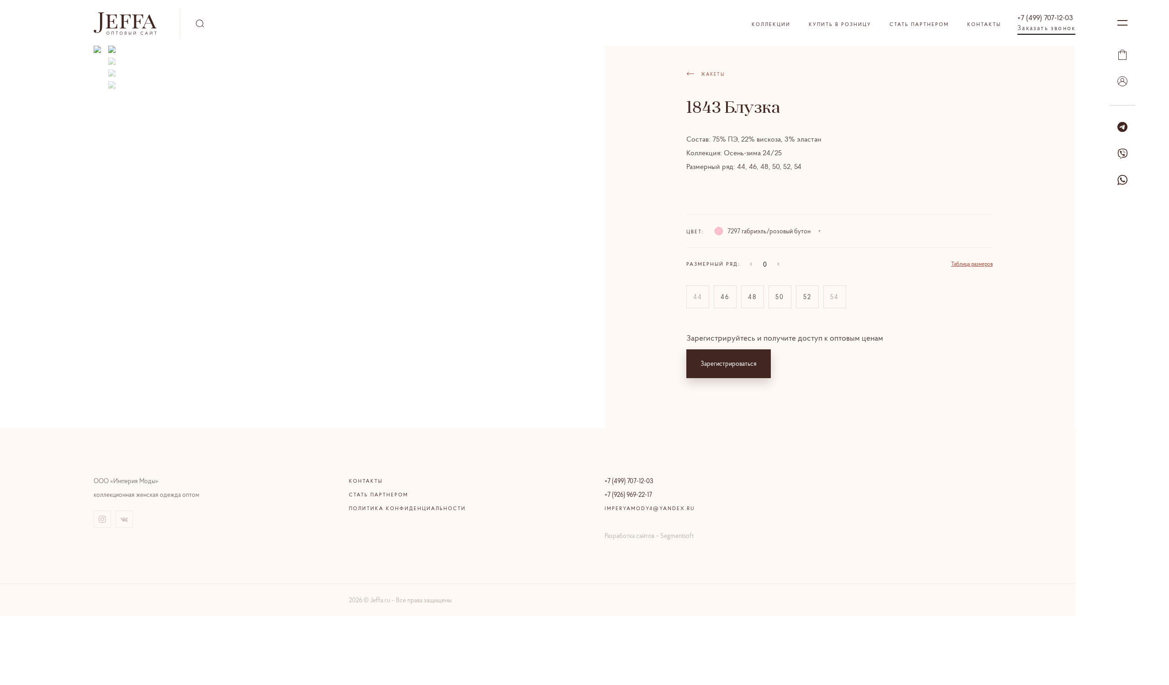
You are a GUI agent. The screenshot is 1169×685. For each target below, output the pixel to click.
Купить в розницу (840, 24)
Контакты (984, 24)
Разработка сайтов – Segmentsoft (649, 536)
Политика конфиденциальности (407, 508)
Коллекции (771, 24)
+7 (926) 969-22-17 (628, 494)
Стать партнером (919, 24)
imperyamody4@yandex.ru (650, 508)
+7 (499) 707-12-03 (1045, 17)
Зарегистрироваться (728, 363)
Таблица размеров (972, 263)
